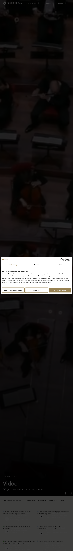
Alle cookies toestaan (59, 290)
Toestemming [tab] (12, 264)
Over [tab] (60, 264)
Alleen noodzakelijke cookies (13, 290)
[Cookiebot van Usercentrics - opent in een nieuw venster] (63, 259)
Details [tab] (36, 264)
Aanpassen (35, 290)
